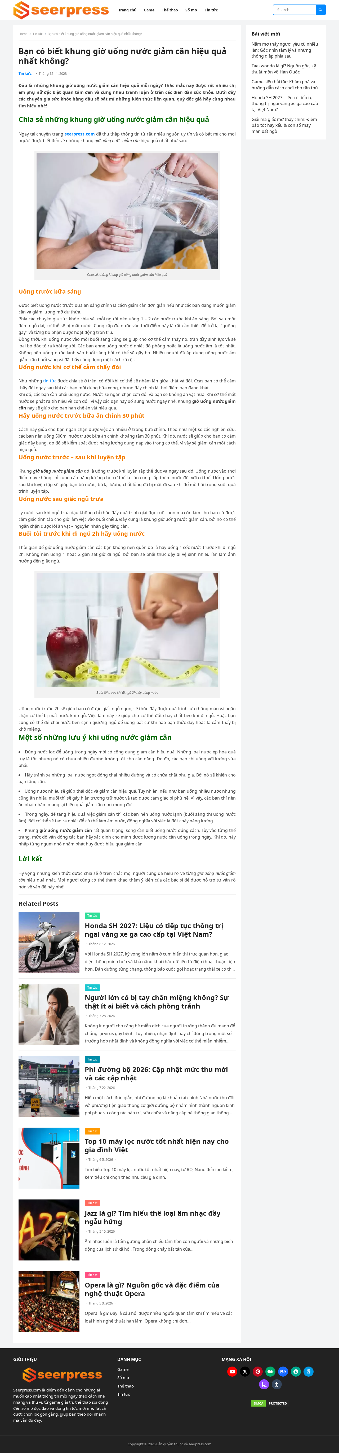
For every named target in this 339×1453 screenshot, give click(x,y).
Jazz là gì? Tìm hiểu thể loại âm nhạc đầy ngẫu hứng (153, 1217)
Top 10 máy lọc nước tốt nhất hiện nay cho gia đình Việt (157, 1145)
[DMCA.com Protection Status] (271, 1403)
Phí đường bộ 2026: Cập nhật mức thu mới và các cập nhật (156, 1074)
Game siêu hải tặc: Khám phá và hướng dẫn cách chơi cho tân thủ (285, 84)
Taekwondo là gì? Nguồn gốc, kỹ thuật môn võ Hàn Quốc (284, 69)
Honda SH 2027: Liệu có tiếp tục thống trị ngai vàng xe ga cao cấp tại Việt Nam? (154, 930)
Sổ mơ (123, 1377)
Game (123, 1369)
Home (23, 34)
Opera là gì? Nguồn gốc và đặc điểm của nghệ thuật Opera (152, 1289)
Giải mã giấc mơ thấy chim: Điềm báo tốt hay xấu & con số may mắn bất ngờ (284, 125)
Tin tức (38, 34)
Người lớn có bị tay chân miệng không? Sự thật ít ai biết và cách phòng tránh (157, 1002)
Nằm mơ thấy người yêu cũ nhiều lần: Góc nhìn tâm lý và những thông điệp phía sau (285, 50)
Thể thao (125, 1386)
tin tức (49, 381)
